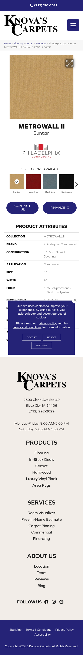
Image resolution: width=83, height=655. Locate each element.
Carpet (29, 43)
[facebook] (46, 602)
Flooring (18, 43)
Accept (32, 337)
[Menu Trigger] (73, 25)
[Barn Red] (33, 181)
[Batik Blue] (50, 181)
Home (7, 43)
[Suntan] (17, 181)
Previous (6, 182)
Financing (59, 208)
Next (76, 182)
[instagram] (54, 602)
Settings (41, 345)
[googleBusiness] (61, 602)
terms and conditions (27, 327)
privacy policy (48, 323)
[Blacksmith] (66, 181)
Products (41, 43)
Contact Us (22, 207)
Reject (51, 337)
